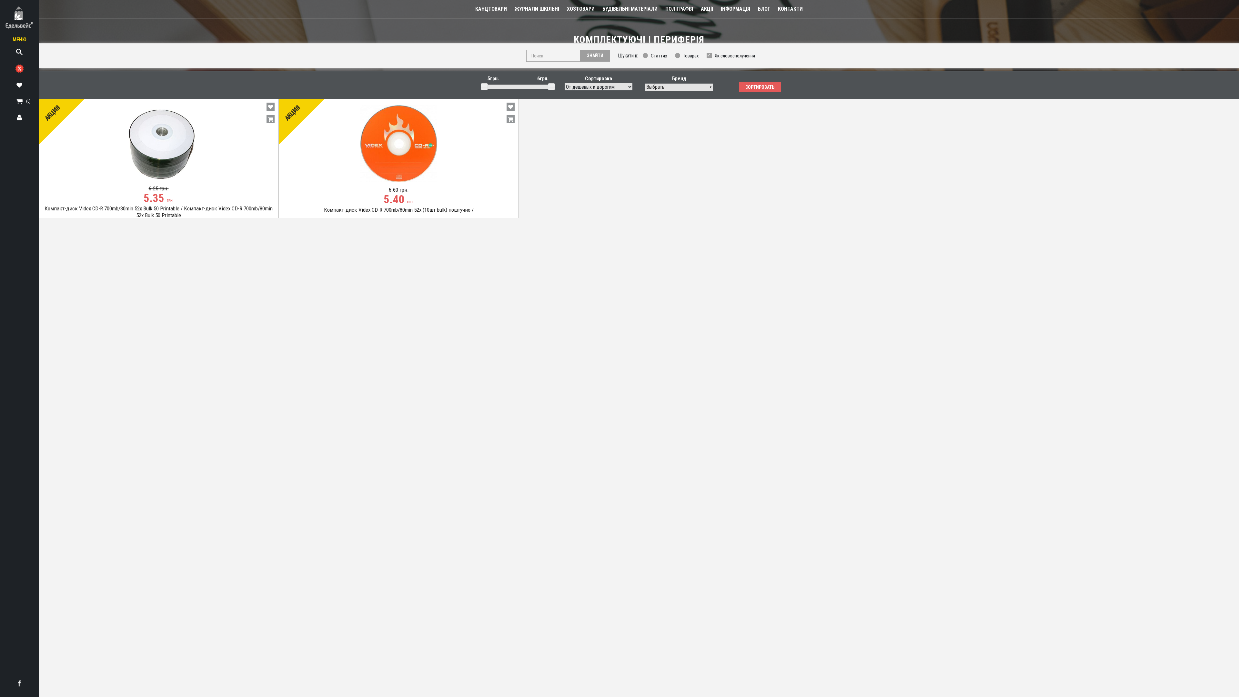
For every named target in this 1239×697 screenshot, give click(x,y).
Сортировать (759, 87)
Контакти (790, 9)
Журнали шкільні (537, 9)
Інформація (735, 9)
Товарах (691, 56)
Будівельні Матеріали (630, 9)
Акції (707, 9)
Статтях (659, 56)
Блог (764, 9)
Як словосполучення (735, 56)
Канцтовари (491, 9)
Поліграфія (679, 9)
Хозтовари (581, 9)
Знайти (595, 55)
